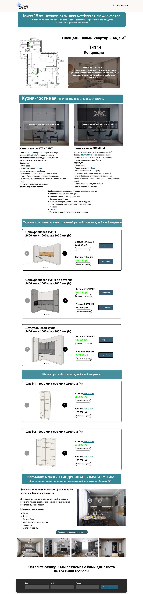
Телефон (79, 583)
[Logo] (22, 5)
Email (52, 583)
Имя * (27, 583)
